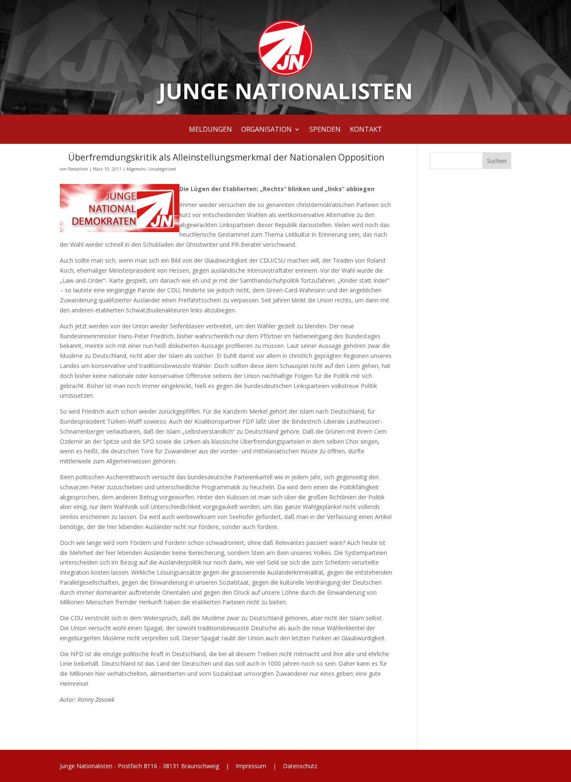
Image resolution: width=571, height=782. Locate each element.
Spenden (325, 130)
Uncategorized (162, 169)
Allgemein (135, 169)
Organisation (266, 130)
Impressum (251, 766)
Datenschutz (299, 766)
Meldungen (210, 130)
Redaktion (78, 169)
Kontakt (366, 130)
